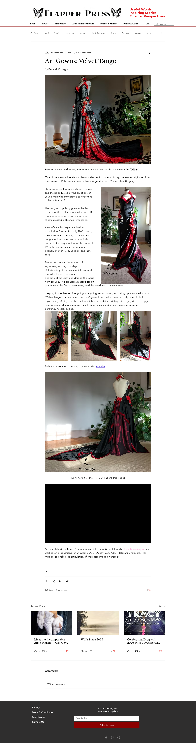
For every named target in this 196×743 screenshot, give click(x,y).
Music (82, 33)
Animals (125, 33)
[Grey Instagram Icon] (118, 737)
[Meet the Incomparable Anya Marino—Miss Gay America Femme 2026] (51, 623)
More (149, 33)
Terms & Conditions (42, 712)
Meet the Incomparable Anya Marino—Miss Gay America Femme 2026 (50, 641)
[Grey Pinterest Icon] (112, 737)
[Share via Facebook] (46, 581)
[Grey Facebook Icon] (106, 737)
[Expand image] (56, 336)
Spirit (56, 33)
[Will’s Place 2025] (98, 623)
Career (138, 33)
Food (46, 33)
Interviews (69, 33)
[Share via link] (67, 581)
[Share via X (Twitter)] (53, 581)
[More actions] (149, 52)
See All (162, 606)
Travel (113, 33)
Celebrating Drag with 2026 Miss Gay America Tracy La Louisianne (143, 641)
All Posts (34, 33)
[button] (161, 33)
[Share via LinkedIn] (60, 581)
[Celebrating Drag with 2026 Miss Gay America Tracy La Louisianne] (144, 623)
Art (46, 571)
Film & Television (98, 33)
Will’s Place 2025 (92, 639)
